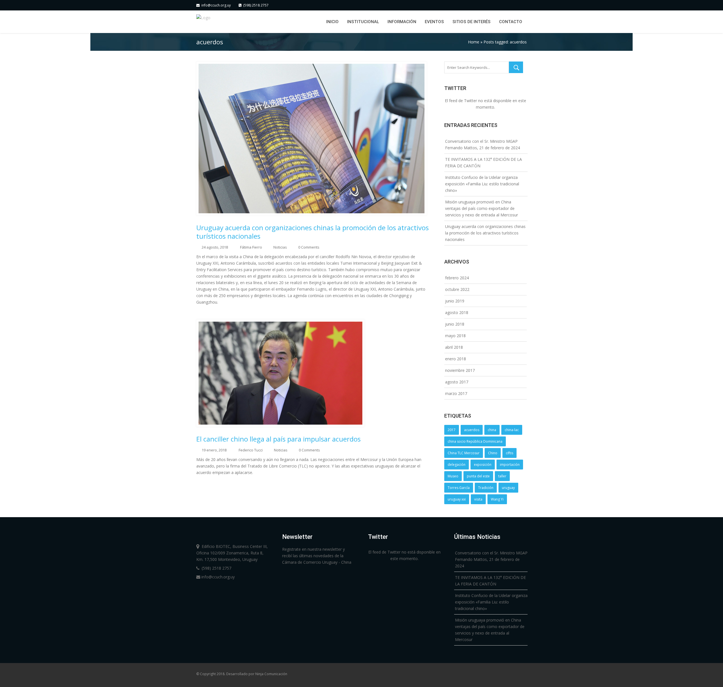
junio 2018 (454, 324)
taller (502, 476)
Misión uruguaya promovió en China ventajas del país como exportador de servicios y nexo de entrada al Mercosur (481, 208)
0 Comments (308, 247)
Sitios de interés (471, 21)
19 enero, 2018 (214, 450)
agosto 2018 (456, 312)
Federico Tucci (251, 450)
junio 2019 (454, 301)
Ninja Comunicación (271, 673)
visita (478, 499)
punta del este (478, 476)
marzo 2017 (456, 393)
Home (473, 42)
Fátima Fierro (251, 247)
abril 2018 (454, 347)
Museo (453, 476)
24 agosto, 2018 (215, 247)
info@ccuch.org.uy (215, 5)
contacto (510, 21)
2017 (452, 429)
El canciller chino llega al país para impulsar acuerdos (278, 439)
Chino (492, 453)
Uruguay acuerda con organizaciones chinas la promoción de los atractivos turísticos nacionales (312, 231)
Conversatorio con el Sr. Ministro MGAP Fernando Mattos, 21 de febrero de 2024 (491, 559)
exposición (482, 464)
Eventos (434, 21)
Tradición (485, 487)
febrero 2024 (457, 277)
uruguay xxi (457, 499)
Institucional (363, 21)
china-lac (512, 429)
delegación (456, 464)
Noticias (280, 247)
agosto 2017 (456, 382)
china (492, 429)
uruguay (508, 487)
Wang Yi (497, 499)
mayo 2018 (455, 335)
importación (510, 464)
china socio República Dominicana (475, 441)
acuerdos (471, 429)
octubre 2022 (457, 289)
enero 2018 (455, 358)
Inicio (332, 21)
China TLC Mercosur (464, 453)
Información (401, 21)
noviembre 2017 (460, 370)
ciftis (509, 453)
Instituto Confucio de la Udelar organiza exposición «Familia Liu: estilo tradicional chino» (482, 184)
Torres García (459, 487)
